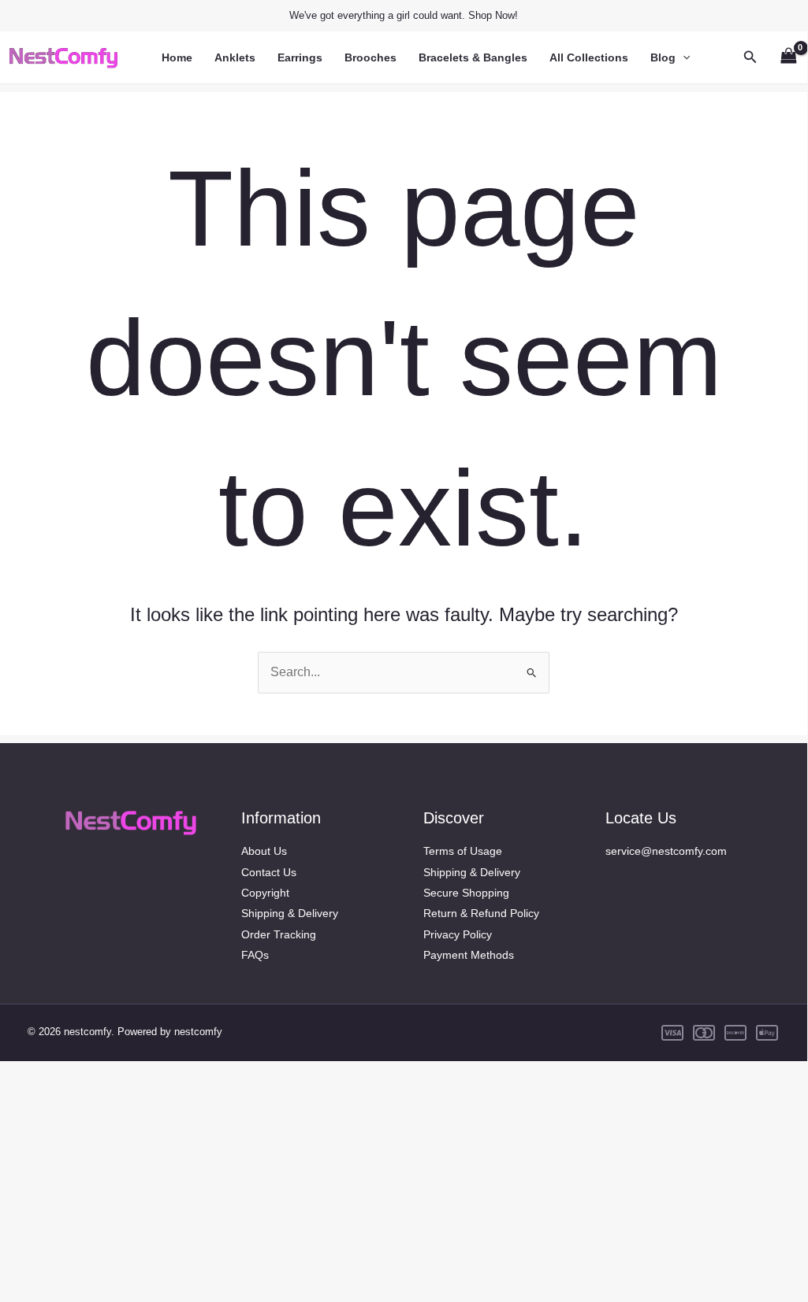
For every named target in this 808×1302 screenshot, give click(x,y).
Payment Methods (468, 955)
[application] (683, 57)
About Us (264, 851)
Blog (663, 57)
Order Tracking (278, 934)
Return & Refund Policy (481, 913)
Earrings (299, 57)
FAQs (255, 955)
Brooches (370, 57)
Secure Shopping (466, 892)
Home (177, 57)
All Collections (588, 57)
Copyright (265, 892)
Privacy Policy (457, 934)
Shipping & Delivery (289, 913)
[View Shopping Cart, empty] (788, 57)
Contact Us (268, 872)
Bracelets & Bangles (473, 57)
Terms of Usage (462, 851)
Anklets (234, 57)
